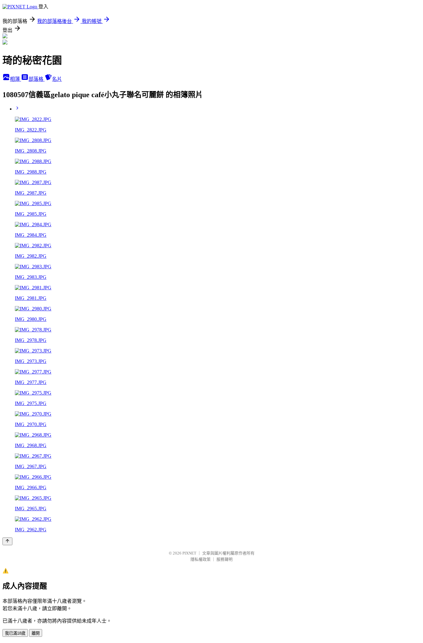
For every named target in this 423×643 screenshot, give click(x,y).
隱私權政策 (200, 559)
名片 (57, 79)
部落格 (36, 79)
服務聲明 (224, 559)
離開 (36, 633)
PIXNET (189, 553)
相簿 (15, 79)
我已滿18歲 (15, 633)
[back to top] (7, 541)
